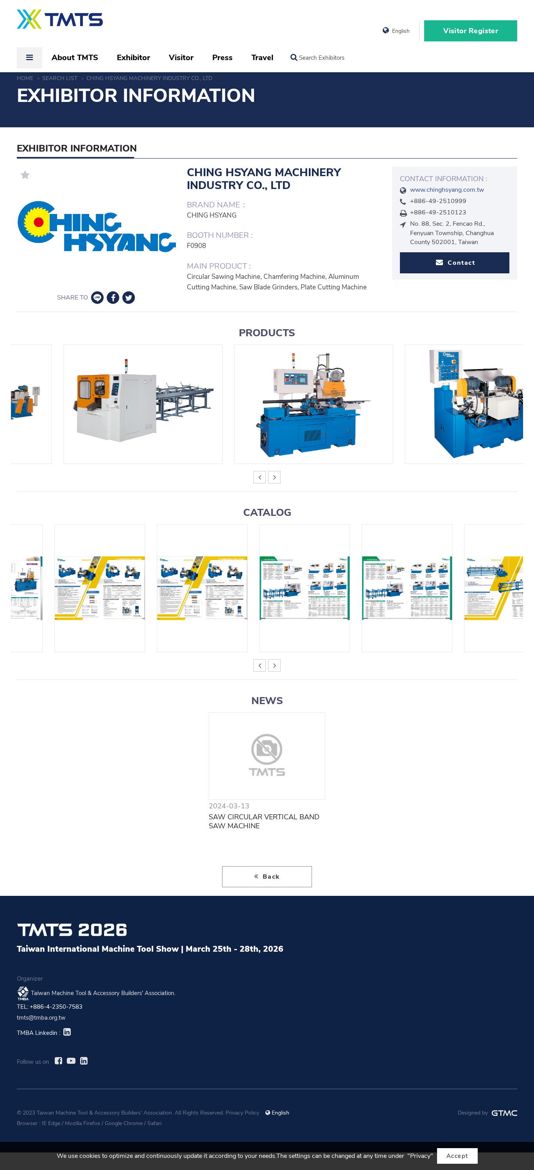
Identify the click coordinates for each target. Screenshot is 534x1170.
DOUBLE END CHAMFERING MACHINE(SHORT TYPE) (438, 404)
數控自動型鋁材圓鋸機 (267, 588)
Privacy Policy (242, 1112)
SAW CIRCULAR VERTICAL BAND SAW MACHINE (264, 822)
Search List (60, 78)
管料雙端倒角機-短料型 (62, 588)
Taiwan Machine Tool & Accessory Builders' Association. (103, 993)
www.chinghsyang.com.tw (447, 189)
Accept (457, 1156)
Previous (259, 477)
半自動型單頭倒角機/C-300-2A (472, 588)
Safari (154, 1123)
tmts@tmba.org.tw (41, 1018)
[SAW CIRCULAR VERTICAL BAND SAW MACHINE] (267, 756)
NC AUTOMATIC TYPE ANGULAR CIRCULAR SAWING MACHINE (267, 404)
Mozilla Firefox (82, 1123)
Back (270, 876)
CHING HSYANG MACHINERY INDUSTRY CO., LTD (150, 78)
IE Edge (51, 1123)
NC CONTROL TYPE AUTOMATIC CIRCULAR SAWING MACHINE (96, 404)
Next (274, 477)
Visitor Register (470, 31)
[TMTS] (60, 23)
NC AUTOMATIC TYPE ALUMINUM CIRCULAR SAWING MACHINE (369, 588)
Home (26, 78)
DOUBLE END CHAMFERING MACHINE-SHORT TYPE (164, 588)
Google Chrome (124, 1123)
